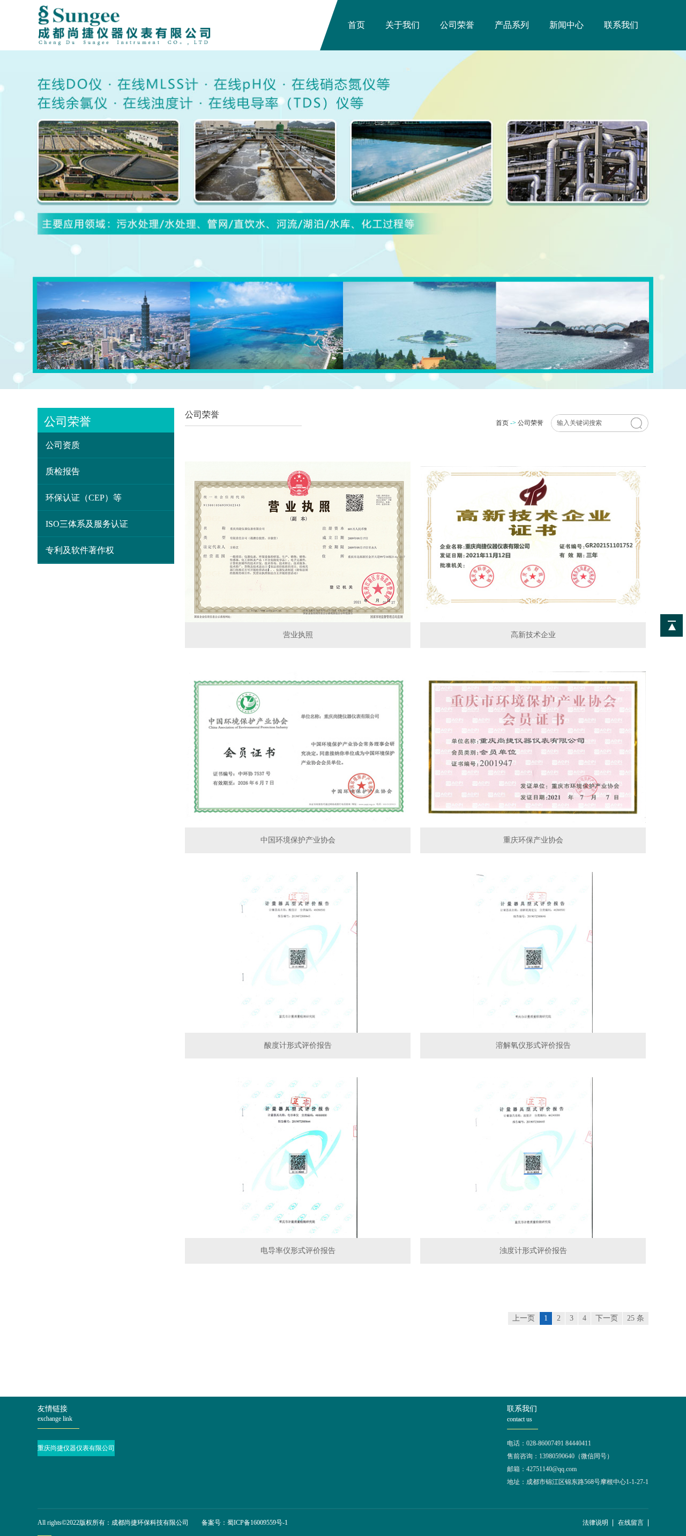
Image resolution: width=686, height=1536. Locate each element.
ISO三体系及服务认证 (87, 523)
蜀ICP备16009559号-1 (257, 1522)
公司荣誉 (457, 24)
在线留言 (631, 1522)
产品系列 (512, 24)
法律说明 (595, 1522)
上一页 (523, 1318)
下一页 (606, 1318)
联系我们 (621, 24)
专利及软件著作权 (80, 550)
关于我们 (402, 24)
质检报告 (63, 471)
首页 (356, 24)
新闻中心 (566, 24)
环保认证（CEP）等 (84, 497)
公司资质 (63, 445)
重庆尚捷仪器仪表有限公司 (76, 1448)
